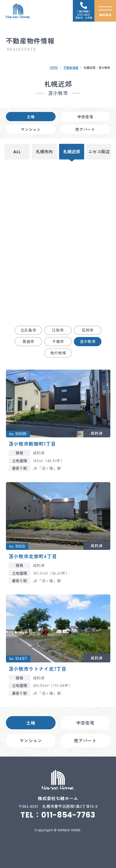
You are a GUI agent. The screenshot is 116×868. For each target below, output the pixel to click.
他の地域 (58, 352)
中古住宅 (85, 116)
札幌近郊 (71, 152)
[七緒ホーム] (18, 11)
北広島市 (28, 330)
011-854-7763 (68, 815)
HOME (54, 67)
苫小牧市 (88, 341)
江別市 (58, 330)
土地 (31, 116)
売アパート (85, 129)
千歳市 (58, 341)
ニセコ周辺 (99, 152)
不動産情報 (70, 67)
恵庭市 (28, 341)
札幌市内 (44, 152)
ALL (17, 152)
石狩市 (88, 330)
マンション (31, 129)
